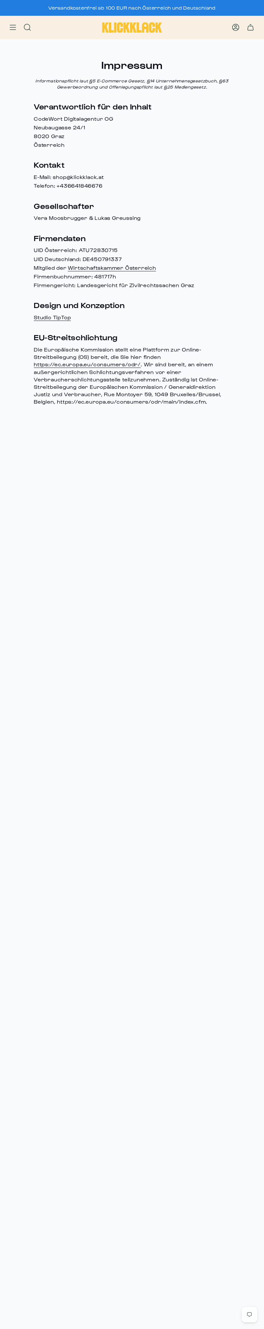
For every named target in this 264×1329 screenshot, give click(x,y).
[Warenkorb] (250, 27)
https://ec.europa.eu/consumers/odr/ (87, 364)
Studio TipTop (52, 317)
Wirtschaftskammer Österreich (112, 268)
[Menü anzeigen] (12, 27)
